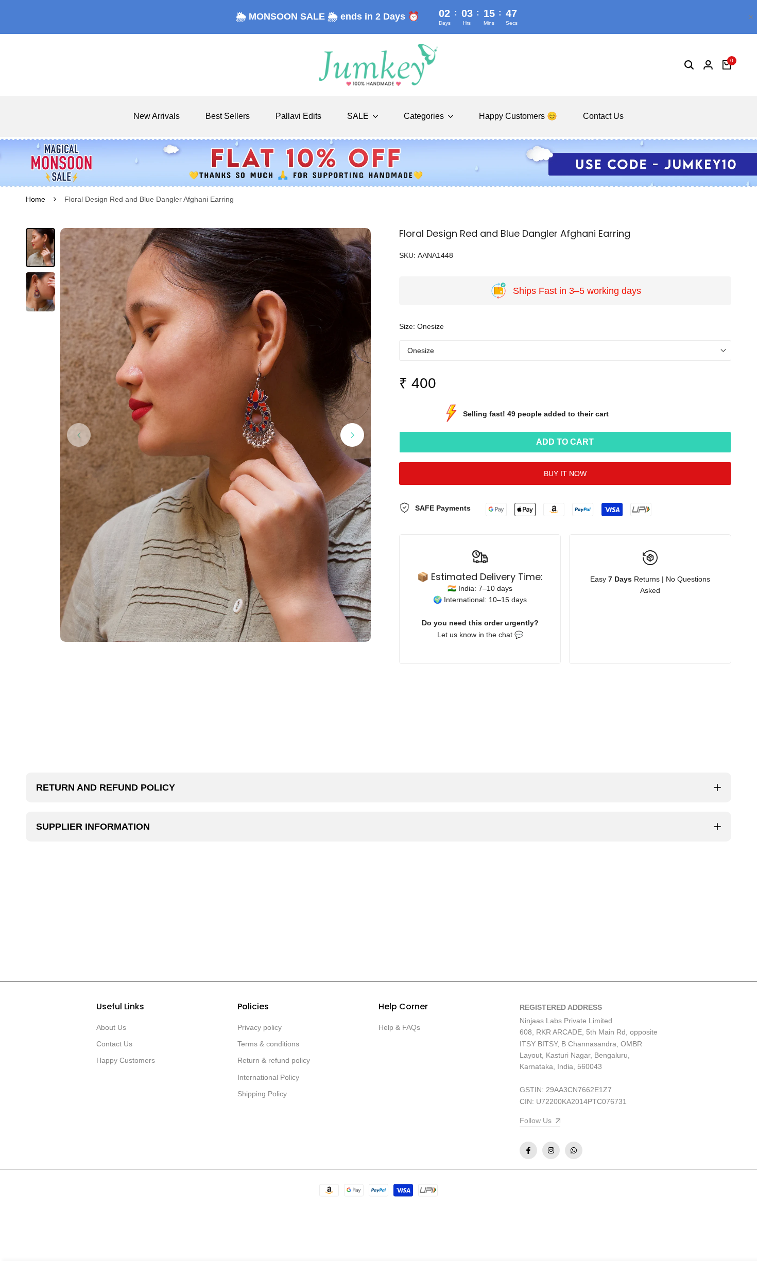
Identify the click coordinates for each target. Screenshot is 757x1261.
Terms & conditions (268, 1044)
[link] (378, 162)
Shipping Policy (262, 1094)
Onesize (420, 350)
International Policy (268, 1077)
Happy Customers (125, 1060)
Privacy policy (259, 1027)
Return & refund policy (273, 1060)
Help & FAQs (399, 1027)
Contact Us (114, 1044)
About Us (111, 1027)
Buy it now (565, 473)
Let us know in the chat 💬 (480, 634)
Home (35, 199)
